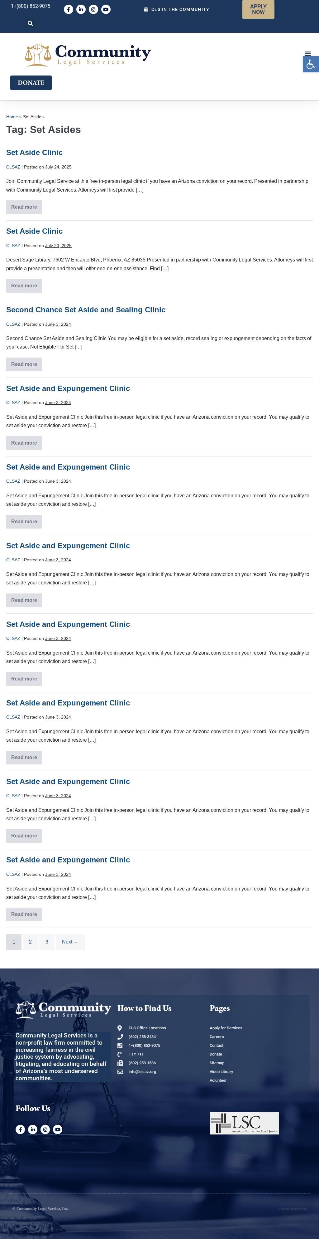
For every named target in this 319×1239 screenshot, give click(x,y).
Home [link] (12, 116)
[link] (311, 64)
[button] (30, 23)
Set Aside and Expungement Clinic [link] (68, 388)
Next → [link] (70, 941)
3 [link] (46, 941)
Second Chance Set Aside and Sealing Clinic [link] (85, 309)
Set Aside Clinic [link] (34, 152)
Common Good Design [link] (293, 1208)
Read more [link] (24, 205)
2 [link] (30, 941)
